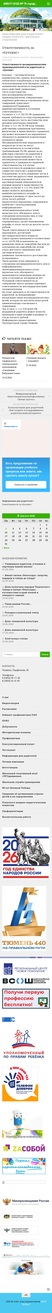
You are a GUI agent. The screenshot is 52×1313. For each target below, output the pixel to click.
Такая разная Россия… (18, 603)
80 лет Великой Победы (16, 787)
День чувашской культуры (21, 621)
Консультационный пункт (18, 744)
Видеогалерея (10, 703)
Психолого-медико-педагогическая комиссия (24, 804)
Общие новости (13, 36)
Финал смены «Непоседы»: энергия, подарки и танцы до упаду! (25, 577)
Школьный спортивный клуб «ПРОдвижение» (20, 775)
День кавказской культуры (21, 629)
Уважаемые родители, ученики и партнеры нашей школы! (23, 565)
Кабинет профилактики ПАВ (19, 714)
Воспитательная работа (16, 816)
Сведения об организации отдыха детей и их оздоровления (22, 795)
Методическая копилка (16, 732)
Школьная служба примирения (21, 782)
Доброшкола (9, 726)
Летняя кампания (13, 761)
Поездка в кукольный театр (22, 612)
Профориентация (12, 811)
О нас (5, 697)
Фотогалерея (10, 767)
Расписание (9, 708)
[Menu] (48, 3)
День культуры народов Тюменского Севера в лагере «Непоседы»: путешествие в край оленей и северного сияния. (26, 591)
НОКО (5, 720)
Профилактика (11, 738)
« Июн (5, 547)
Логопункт (8, 749)
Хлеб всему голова (16, 638)
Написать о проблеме (26, 484)
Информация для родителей (22, 34)
